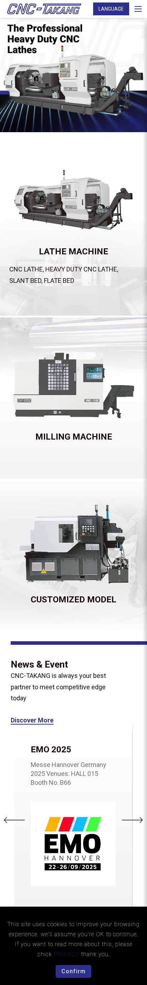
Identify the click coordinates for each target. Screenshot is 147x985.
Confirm (73, 971)
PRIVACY (67, 954)
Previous (15, 820)
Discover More (32, 720)
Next (132, 820)
